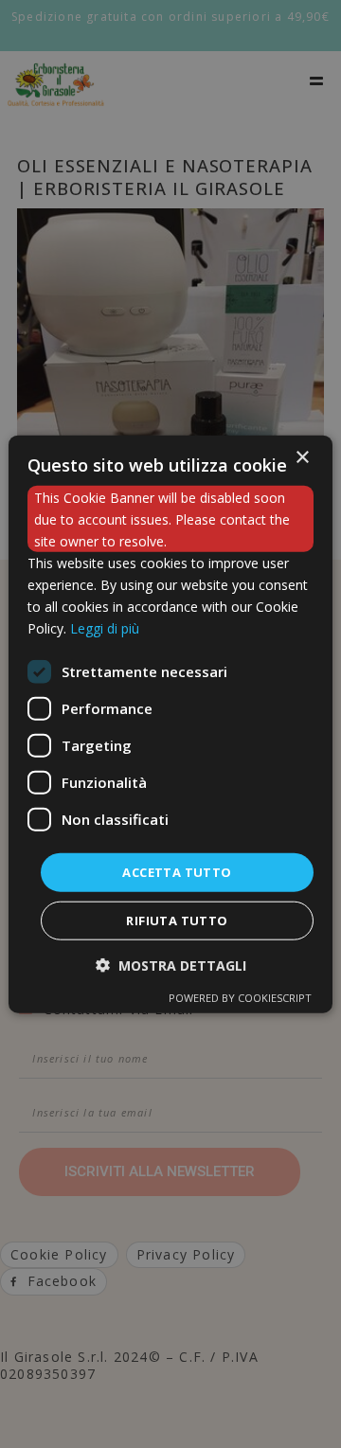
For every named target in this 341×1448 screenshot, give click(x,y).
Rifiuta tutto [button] (176, 920)
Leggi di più (104, 628)
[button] (171, 965)
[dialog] (170, 724)
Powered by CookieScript (240, 998)
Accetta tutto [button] (176, 871)
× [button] (302, 457)
